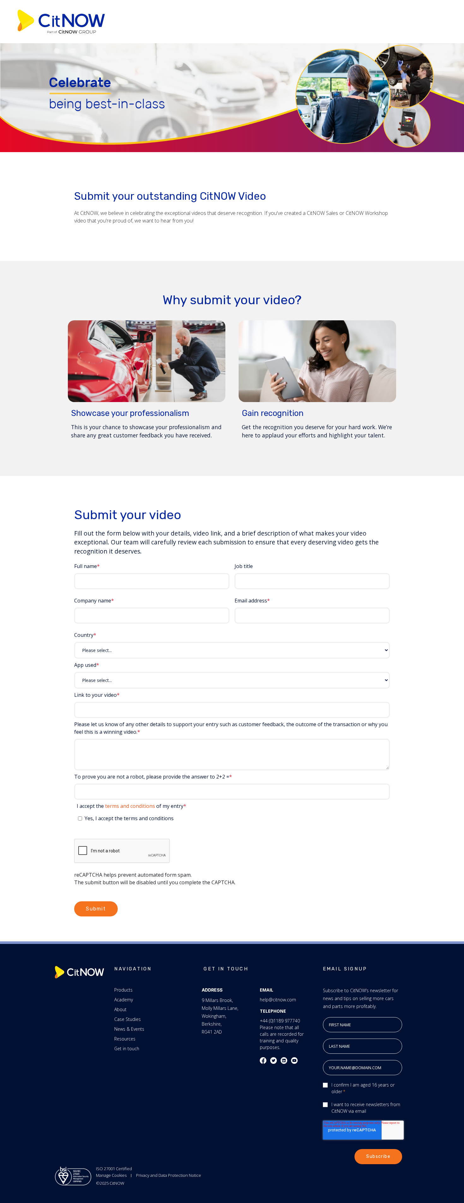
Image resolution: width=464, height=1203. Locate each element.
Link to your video (95, 694)
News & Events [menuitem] (129, 1029)
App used (85, 664)
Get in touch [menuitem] (126, 1049)
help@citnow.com (278, 1000)
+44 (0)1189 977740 (280, 1021)
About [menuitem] (120, 1009)
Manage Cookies (111, 1175)
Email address (251, 600)
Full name (85, 566)
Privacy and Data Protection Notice (168, 1175)
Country (83, 634)
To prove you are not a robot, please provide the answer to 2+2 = (151, 776)
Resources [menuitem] (124, 1039)
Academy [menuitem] (123, 1000)
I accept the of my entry (130, 806)
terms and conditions (130, 806)
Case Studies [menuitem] (127, 1019)
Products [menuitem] (123, 990)
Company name (92, 600)
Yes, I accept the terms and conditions (129, 818)
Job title (244, 566)
